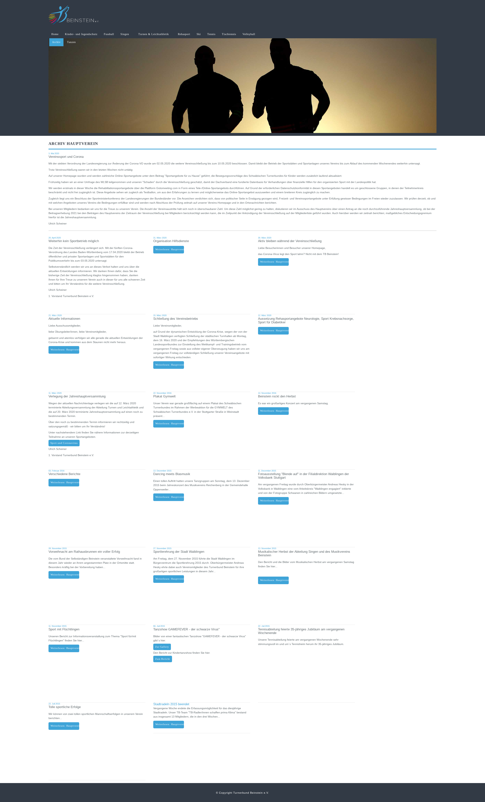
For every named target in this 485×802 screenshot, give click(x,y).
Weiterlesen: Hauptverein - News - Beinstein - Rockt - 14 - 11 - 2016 (274, 411)
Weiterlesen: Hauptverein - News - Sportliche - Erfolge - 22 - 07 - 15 (65, 726)
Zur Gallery (162, 647)
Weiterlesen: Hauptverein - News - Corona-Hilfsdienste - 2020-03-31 (169, 249)
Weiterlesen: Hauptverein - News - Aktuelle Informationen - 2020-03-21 (65, 349)
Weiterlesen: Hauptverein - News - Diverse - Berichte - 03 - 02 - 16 (65, 482)
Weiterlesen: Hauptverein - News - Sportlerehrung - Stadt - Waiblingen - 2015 (169, 579)
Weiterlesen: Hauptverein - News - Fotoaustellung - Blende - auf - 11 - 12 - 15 (274, 500)
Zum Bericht (162, 659)
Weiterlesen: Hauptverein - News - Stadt (169, 724)
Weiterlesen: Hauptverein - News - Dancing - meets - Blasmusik (169, 497)
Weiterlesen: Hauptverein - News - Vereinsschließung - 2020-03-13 (169, 364)
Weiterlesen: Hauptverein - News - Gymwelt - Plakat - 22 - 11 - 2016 (169, 423)
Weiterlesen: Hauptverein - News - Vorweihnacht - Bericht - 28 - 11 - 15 (65, 574)
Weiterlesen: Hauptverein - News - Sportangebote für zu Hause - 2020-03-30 (274, 261)
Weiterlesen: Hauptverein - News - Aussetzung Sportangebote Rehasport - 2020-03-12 (274, 330)
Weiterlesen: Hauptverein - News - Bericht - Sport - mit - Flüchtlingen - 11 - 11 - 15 (65, 648)
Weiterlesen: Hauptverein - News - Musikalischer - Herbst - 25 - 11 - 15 (274, 580)
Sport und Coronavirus (64, 443)
